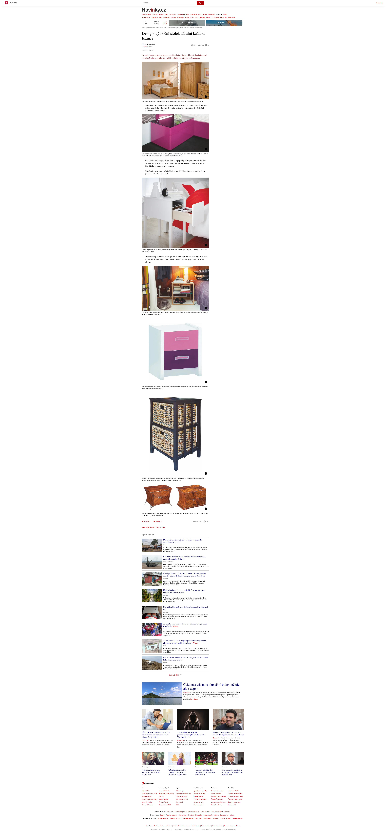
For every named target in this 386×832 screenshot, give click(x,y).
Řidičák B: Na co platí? (235, 799)
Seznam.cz (379, 3)
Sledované (231, 17)
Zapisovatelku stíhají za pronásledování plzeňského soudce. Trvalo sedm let (191, 734)
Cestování (166, 17)
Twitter (156, 826)
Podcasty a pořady (183, 17)
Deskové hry (207, 818)
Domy (158, 527)
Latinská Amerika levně (218, 802)
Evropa (165, 662)
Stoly (163, 527)
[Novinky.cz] (154, 10)
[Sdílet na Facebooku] (205, 521)
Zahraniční (172, 14)
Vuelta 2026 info (164, 791)
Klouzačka (198, 815)
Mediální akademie (184, 826)
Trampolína (182, 815)
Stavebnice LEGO (175, 818)
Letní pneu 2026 (233, 791)
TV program (215, 17)
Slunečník (190, 815)
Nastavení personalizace (232, 826)
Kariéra (169, 826)
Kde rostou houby (193, 811)
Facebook (149, 826)
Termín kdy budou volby (149, 799)
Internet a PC (146, 17)
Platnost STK (232, 805)
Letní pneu (198, 818)
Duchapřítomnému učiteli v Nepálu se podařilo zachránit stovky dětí (182, 541)
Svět (164, 545)
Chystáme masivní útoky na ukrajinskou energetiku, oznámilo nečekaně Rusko (184, 557)
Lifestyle (219, 14)
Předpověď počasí (181, 811)
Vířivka (232, 815)
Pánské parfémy (237, 818)
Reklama (163, 826)
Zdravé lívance (198, 796)
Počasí (208, 17)
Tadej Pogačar (163, 799)
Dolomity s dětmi (216, 805)
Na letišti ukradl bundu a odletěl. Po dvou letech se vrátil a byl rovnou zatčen (184, 591)
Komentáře (193, 14)
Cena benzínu (205, 811)
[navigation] (2, 2)
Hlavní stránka (146, 14)
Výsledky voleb (146, 796)
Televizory (216, 818)
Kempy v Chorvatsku (217, 791)
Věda (160, 17)
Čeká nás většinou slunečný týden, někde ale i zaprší (211, 686)
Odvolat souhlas (217, 826)
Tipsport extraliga (181, 796)
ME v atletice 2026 (182, 799)
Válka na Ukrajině (183, 14)
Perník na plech (199, 805)
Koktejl (225, 14)
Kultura (204, 14)
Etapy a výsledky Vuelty (166, 793)
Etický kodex (196, 826)
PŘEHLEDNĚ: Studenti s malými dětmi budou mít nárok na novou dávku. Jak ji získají (156, 734)
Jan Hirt (161, 796)
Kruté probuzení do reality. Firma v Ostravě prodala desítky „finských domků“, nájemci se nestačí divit (184, 574)
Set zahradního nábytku (211, 815)
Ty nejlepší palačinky (200, 791)
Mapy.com (170, 811)
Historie (173, 17)
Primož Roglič (163, 802)
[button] (175, 80)
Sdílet (202, 45)
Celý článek (194, 699)
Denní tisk (223, 17)
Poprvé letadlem (216, 793)
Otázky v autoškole (234, 802)
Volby (166, 14)
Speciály (202, 17)
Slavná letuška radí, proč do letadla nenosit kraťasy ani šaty (185, 608)
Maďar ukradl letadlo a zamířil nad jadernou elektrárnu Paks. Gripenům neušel (185, 658)
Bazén (162, 815)
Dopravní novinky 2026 (235, 796)
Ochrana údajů (206, 826)
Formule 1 (179, 802)
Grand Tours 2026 (165, 805)
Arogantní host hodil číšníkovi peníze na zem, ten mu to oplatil (185, 624)
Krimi (199, 14)
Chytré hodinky (225, 818)
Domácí (161, 14)
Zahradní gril (224, 815)
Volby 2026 (145, 791)
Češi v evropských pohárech (221, 811)
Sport (192, 17)
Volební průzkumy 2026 (149, 793)
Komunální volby (147, 805)
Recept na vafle (199, 802)
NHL (177, 805)
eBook (195, 45)
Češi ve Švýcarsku (217, 799)
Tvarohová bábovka (200, 799)
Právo (143, 44)
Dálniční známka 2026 (235, 793)
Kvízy (196, 17)
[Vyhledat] (200, 3)
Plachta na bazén (171, 815)
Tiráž (175, 826)
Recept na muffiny (199, 793)
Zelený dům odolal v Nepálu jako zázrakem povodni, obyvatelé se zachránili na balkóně (184, 641)
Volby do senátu (147, 802)
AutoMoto (155, 17)
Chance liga (180, 791)
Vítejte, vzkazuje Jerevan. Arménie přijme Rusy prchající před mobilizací (228, 733)
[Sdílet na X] (208, 521)
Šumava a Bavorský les (218, 796)
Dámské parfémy (188, 818)
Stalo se (154, 14)
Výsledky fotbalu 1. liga (183, 793)
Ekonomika (211, 14)
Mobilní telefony (163, 818)
